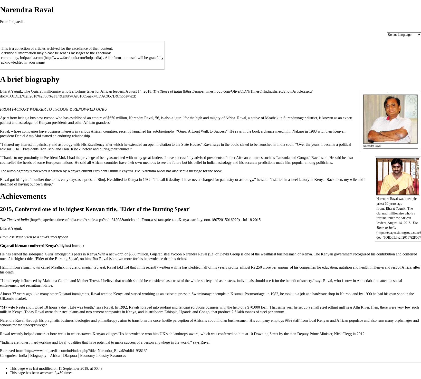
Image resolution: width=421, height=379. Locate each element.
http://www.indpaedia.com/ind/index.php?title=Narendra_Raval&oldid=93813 (85, 351)
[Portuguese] (408, 30)
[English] (389, 30)
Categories (8, 355)
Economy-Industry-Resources (103, 355)
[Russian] (413, 30)
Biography (38, 355)
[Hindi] (384, 30)
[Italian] (403, 30)
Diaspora (70, 355)
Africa (55, 355)
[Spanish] (418, 30)
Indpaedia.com (31, 58)
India (23, 355)
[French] (393, 30)
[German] (398, 30)
